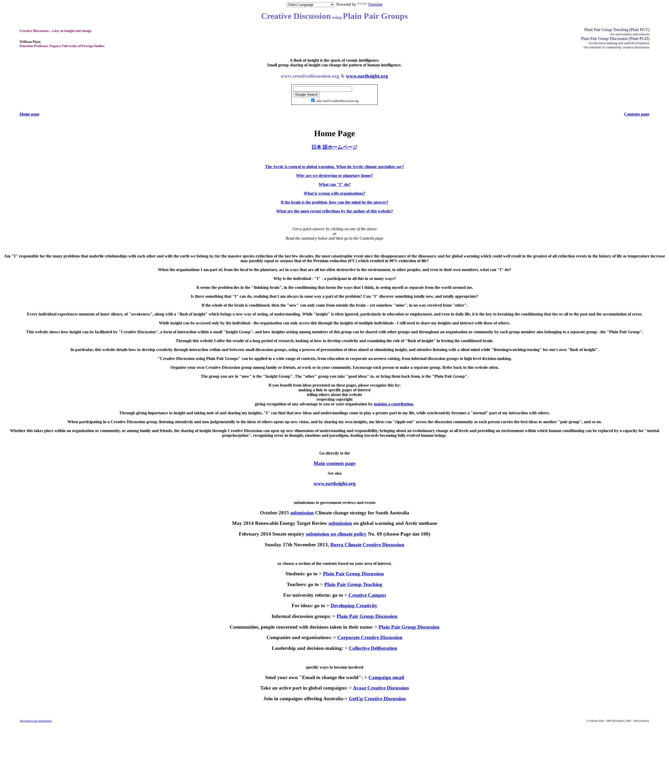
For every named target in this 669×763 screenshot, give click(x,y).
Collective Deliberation (373, 648)
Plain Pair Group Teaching (353, 584)
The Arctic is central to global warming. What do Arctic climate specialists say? (334, 166)
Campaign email (386, 677)
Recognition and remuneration (36, 720)
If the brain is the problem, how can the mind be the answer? (334, 202)
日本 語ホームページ (334, 147)
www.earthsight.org (367, 76)
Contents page (636, 114)
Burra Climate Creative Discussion (367, 544)
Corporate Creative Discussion (369, 637)
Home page (29, 114)
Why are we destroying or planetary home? (334, 175)
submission (302, 512)
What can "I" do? (335, 184)
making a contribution (393, 404)
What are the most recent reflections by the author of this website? (334, 211)
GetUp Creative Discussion (377, 698)
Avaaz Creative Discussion (381, 688)
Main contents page (334, 463)
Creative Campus (367, 595)
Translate (375, 4)
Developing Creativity (354, 605)
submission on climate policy (336, 534)
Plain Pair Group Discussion (353, 573)
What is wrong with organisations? (334, 193)
